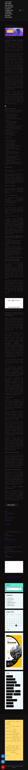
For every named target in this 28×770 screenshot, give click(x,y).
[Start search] (22, 10)
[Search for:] (14, 588)
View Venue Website (9, 559)
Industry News (10, 604)
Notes (17, 691)
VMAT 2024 (9, 706)
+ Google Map (10, 552)
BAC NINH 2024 (10, 679)
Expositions (10, 691)
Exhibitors (9, 688)
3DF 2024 (9, 676)
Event (17, 685)
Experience (9, 601)
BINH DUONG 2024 (11, 682)
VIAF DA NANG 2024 (11, 700)
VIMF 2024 (9, 703)
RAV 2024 (7, 525)
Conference (10, 685)
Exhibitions (7, 521)
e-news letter (10, 598)
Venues (9, 697)
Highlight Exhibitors (11, 602)
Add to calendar (11, 504)
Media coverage (10, 605)
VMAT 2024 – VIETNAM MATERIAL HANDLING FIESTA (14, 577)
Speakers (17, 694)
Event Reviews (10, 599)
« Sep (8, 629)
